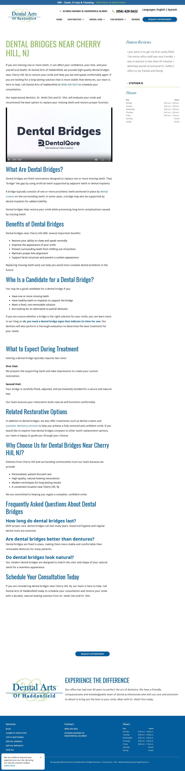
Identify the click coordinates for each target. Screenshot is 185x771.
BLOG (8, 728)
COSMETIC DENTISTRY (16, 733)
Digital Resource (142, 762)
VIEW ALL (10, 749)
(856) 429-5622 (69, 84)
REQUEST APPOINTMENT (159, 19)
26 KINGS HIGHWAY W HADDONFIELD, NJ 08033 (75, 734)
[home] (24, 15)
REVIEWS (136, 19)
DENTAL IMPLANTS (14, 745)
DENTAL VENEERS (14, 741)
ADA (115, 762)
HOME (59, 19)
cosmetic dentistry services (22, 425)
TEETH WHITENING (15, 737)
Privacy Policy (107, 762)
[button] (76, 19)
